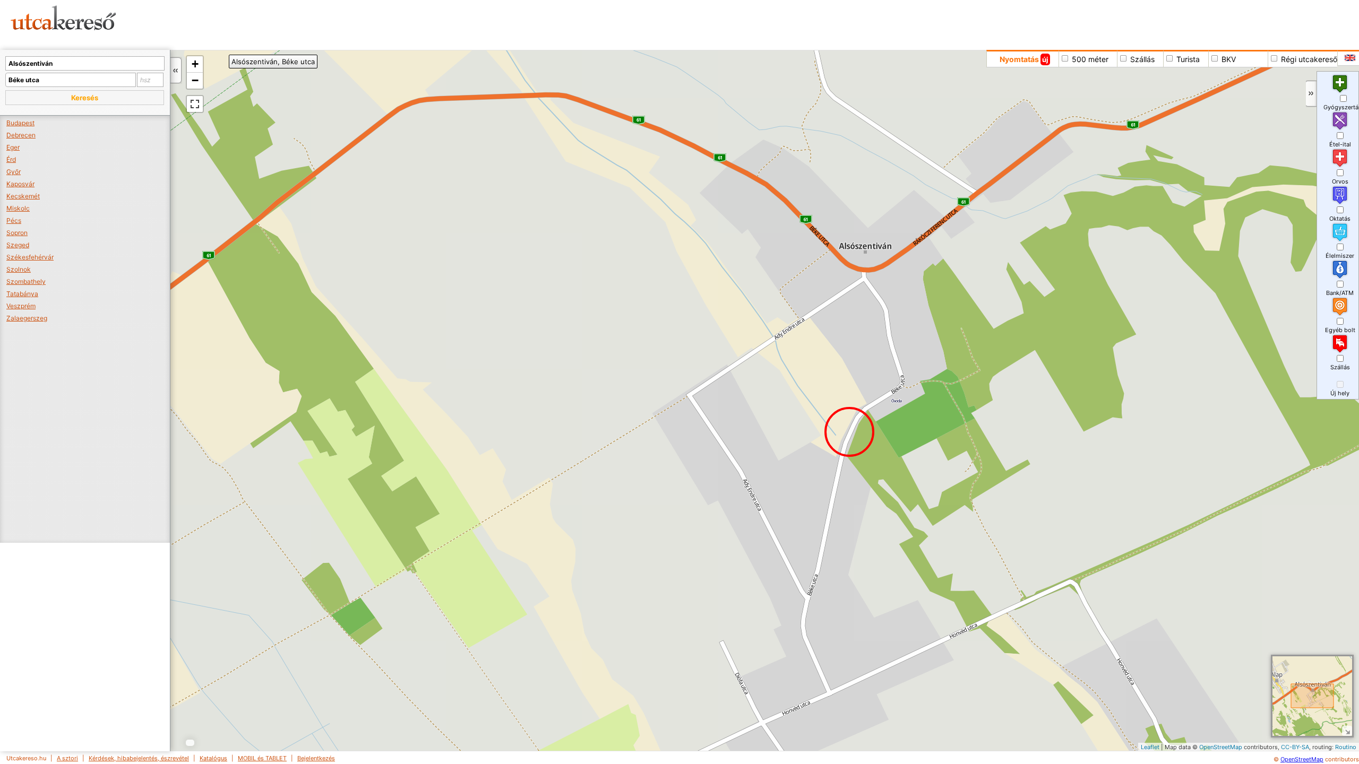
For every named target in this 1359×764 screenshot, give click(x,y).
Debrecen (21, 135)
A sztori (67, 758)
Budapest (20, 123)
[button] (84, 97)
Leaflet (1150, 747)
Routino (1345, 747)
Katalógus (213, 758)
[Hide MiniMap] (1347, 731)
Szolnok (18, 269)
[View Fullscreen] (195, 104)
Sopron (17, 233)
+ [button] (195, 64)
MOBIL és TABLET (262, 758)
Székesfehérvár (30, 257)
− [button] (195, 80)
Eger (13, 147)
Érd (11, 159)
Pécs (13, 220)
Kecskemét (23, 196)
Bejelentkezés (316, 758)
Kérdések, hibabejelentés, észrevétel (139, 758)
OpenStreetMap (1220, 747)
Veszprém (21, 306)
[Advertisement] (406, 24)
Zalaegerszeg (26, 318)
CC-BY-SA (1295, 747)
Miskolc (18, 208)
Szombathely (26, 281)
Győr (13, 171)
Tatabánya (22, 294)
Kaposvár (20, 184)
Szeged (17, 245)
